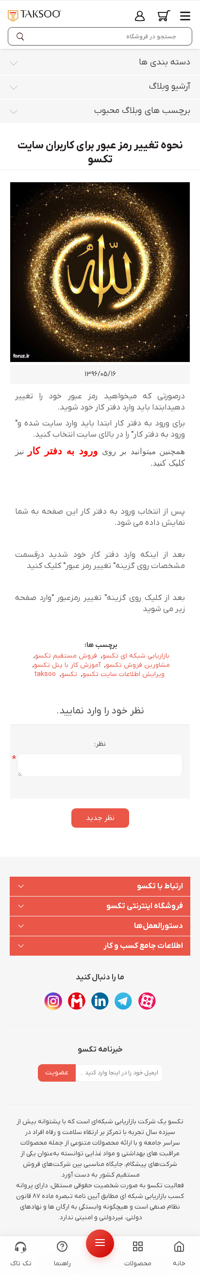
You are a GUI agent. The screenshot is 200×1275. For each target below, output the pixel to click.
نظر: (100, 744)
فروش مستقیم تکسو (66, 656)
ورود (139, 16)
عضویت (56, 1072)
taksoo (45, 674)
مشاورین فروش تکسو (138, 665)
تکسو (69, 674)
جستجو (22, 36)
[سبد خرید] (164, 16)
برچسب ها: (100, 645)
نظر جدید (100, 818)
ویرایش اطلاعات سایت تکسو (124, 674)
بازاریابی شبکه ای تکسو (135, 656)
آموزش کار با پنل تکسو (67, 665)
